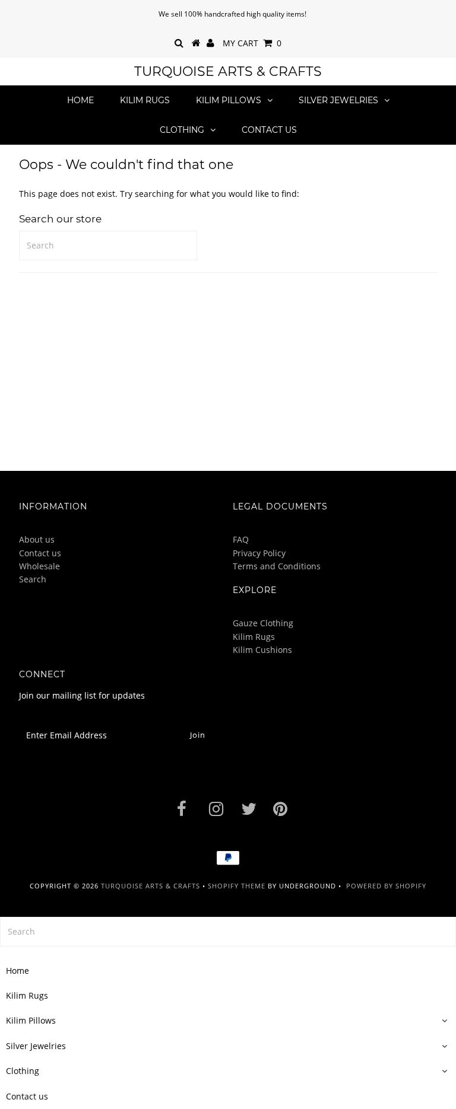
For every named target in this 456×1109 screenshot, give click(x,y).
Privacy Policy (259, 553)
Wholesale (39, 566)
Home (80, 100)
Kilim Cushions (262, 649)
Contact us (269, 130)
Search (32, 579)
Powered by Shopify (386, 885)
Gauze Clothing (263, 623)
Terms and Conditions (277, 566)
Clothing (182, 130)
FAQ (241, 539)
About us (37, 539)
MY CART (252, 43)
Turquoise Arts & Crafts (228, 71)
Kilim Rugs (145, 100)
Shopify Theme (236, 885)
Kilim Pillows (228, 100)
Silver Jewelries (338, 100)
